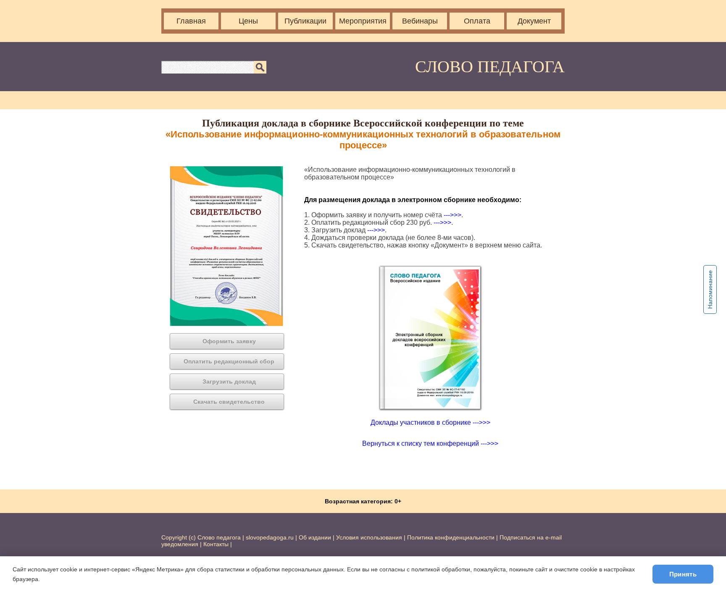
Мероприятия (363, 21)
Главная (191, 21)
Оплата (477, 21)
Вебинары (420, 21)
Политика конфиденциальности (451, 537)
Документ (534, 21)
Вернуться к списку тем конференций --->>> (430, 443)
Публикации (305, 21)
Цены (248, 21)
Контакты (216, 544)
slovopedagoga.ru (270, 537)
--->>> (452, 214)
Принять (683, 574)
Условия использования (369, 537)
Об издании (315, 537)
